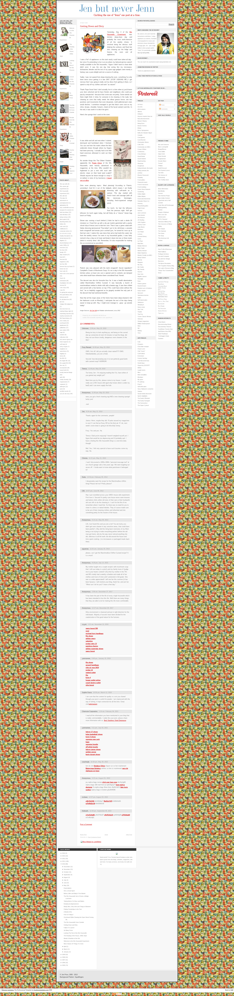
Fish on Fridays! (68, 914)
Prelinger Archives (163, 254)
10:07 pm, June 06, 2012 (94, 491)
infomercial (63, 297)
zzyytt (84, 624)
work (61, 389)
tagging (62, 353)
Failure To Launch (69, 927)
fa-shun (62, 250)
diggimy (62, 240)
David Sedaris (142, 158)
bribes (61, 224)
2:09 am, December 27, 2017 (102, 592)
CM (83, 491)
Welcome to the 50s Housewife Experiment (76, 941)
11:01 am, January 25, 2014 (100, 549)
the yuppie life (64, 363)
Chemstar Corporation (89, 711)
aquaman (85, 549)
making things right (65, 311)
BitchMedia (161, 191)
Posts (163, 105)
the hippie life (63, 360)
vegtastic (62, 384)
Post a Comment (86, 824)
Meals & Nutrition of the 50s (72, 938)
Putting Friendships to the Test (73, 909)
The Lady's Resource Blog (166, 268)
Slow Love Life (162, 214)
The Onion (161, 233)
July (65, 880)
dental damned (64, 238)
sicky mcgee (63, 346)
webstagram (93, 704)
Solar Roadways (163, 333)
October (66, 872)
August (66, 877)
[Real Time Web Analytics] (117, 995)
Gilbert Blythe (142, 196)
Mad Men (140, 243)
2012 (63, 858)
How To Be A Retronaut (165, 249)
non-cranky (63, 320)
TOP (231, 990)
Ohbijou (160, 165)
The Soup (161, 235)
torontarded (63, 367)
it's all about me (64, 299)
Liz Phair (140, 241)
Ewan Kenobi (162, 156)
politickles (63, 327)
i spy (61, 290)
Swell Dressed (162, 168)
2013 (63, 856)
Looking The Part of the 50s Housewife (75, 933)
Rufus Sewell (141, 290)
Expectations (67, 888)
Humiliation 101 (64, 283)
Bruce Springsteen (143, 130)
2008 (63, 957)
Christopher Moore (143, 142)
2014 (63, 853)
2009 (63, 954)
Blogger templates (8, 990)
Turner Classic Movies (144, 316)
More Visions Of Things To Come (73, 943)
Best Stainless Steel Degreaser (115, 720)
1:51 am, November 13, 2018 (98, 624)
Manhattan (162, 296)
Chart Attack (161, 322)
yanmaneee (86, 658)
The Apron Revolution (164, 263)
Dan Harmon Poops (164, 195)
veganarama (63, 382)
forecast (62, 259)
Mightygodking (162, 207)
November (67, 869)
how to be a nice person (67, 273)
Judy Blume (141, 227)
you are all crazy (65, 393)
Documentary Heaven (164, 326)
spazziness (63, 351)
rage (61, 332)
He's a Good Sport (69, 891)
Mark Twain (141, 248)
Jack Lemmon (142, 213)
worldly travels (64, 391)
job (61, 301)
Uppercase (161, 313)
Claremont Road (162, 286)
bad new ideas (64, 212)
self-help (62, 344)
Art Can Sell (93, 310)
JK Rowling (141, 220)
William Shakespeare (144, 323)
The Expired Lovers (164, 170)
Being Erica (141, 123)
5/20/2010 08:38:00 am (99, 315)
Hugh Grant (141, 208)
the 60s (62, 358)
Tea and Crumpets (163, 256)
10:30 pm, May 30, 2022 (99, 762)
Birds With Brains (163, 188)
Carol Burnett (141, 140)
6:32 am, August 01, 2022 (101, 778)
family (61, 252)
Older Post (129, 834)
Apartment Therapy (163, 282)
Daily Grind (161, 154)
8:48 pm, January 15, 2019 (101, 658)
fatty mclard (63, 254)
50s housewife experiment (94, 317)
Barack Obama (142, 121)
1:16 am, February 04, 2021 (108, 711)
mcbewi (84, 797)
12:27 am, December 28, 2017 (102, 608)
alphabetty (63, 205)
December (67, 866)
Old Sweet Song (162, 299)
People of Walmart (163, 212)
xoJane (160, 240)
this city (62, 365)
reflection (62, 337)
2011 (63, 861)
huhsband (63, 280)
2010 (63, 864)
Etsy (159, 289)
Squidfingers (79, 977)
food (61, 257)
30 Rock (140, 104)
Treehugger (161, 336)
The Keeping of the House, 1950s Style (75, 935)
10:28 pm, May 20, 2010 (101, 347)
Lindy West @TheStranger (166, 205)
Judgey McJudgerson (66, 304)
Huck (61, 278)
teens (61, 356)
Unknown (85, 328)
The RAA (160, 172)
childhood (62, 228)
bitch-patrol (63, 219)
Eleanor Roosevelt (143, 175)
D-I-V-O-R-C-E (64, 233)
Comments (164, 109)
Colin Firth (141, 144)
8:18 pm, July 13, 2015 (100, 563)
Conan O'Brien (142, 149)
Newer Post (83, 834)
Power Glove (97, 163)
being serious (64, 217)
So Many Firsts (71, 95)
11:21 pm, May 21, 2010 (97, 458)
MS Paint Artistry (65, 318)
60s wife (62, 196)
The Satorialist (162, 308)
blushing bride (64, 221)
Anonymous (86, 592)
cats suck (63, 226)
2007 (63, 960)
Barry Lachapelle (163, 147)
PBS (169, 331)
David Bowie (141, 156)
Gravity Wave (162, 161)
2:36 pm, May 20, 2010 (98, 328)
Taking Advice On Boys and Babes (74, 901)
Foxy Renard (86, 347)
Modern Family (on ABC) (145, 255)
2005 (63, 965)
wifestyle (62, 386)
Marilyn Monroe (142, 246)
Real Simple (161, 306)
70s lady (62, 198)
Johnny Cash (142, 224)
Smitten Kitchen (162, 311)
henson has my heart (66, 266)
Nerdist (160, 210)
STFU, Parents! (162, 219)
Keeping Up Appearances (71, 904)
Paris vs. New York (163, 301)
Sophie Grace (87, 692)
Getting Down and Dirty (92, 26)
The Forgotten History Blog (166, 265)
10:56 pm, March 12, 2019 (102, 692)
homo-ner (63, 269)
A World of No (68, 912)
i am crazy (63, 287)
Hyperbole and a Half (164, 200)
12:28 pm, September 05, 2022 (100, 811)
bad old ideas (64, 214)
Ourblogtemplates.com (41, 990)
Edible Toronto (162, 288)
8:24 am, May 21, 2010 (94, 411)
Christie (84, 458)
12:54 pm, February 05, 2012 (97, 477)
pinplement (63, 325)
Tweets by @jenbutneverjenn (146, 71)
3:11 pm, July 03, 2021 (100, 728)
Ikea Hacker (161, 293)
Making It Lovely (162, 295)
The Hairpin (161, 228)
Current (160, 193)
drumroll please (64, 243)
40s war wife (63, 184)
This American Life (163, 238)
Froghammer (162, 158)
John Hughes (142, 222)
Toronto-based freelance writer (120, 857)
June (65, 882)
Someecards (162, 217)
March (66, 949)
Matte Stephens (142, 253)
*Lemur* (160, 163)
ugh (61, 377)
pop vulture (63, 330)
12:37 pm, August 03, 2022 (98, 797)
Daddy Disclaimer (65, 236)
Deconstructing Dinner (164, 324)
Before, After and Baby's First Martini (74, 893)
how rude (62, 271)
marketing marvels (65, 313)
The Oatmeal (162, 231)
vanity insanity (64, 379)
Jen (83, 411)
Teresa (84, 369)
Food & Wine (161, 291)
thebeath (85, 811)
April (65, 946)
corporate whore (65, 231)
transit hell (63, 370)
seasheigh (85, 762)
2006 (63, 962)
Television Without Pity (164, 221)
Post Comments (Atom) (94, 837)
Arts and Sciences (163, 144)
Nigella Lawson (142, 276)
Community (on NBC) (144, 147)
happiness (63, 261)
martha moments (65, 316)
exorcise (62, 247)
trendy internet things (66, 372)
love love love (64, 309)
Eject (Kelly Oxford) (164, 198)
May (65, 885)
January (66, 952)
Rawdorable (161, 304)
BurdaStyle (161, 284)
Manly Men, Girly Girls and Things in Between (77, 906)
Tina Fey (140, 314)
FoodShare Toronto (164, 329)
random (62, 334)
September (67, 874)
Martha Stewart (142, 250)
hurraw (62, 285)
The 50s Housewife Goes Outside (74, 922)
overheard (63, 323)
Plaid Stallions (162, 251)
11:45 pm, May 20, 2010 (100, 393)
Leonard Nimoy (142, 236)
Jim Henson (141, 217)
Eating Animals (142, 168)
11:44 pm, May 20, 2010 (96, 369)
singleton (62, 349)
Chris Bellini (161, 151)
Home (106, 834)
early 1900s (63, 245)
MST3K (140, 260)
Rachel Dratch (142, 286)
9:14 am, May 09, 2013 (100, 520)
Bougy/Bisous (162, 149)
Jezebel (160, 202)
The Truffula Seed (163, 180)
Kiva (166, 331)
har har (62, 264)
